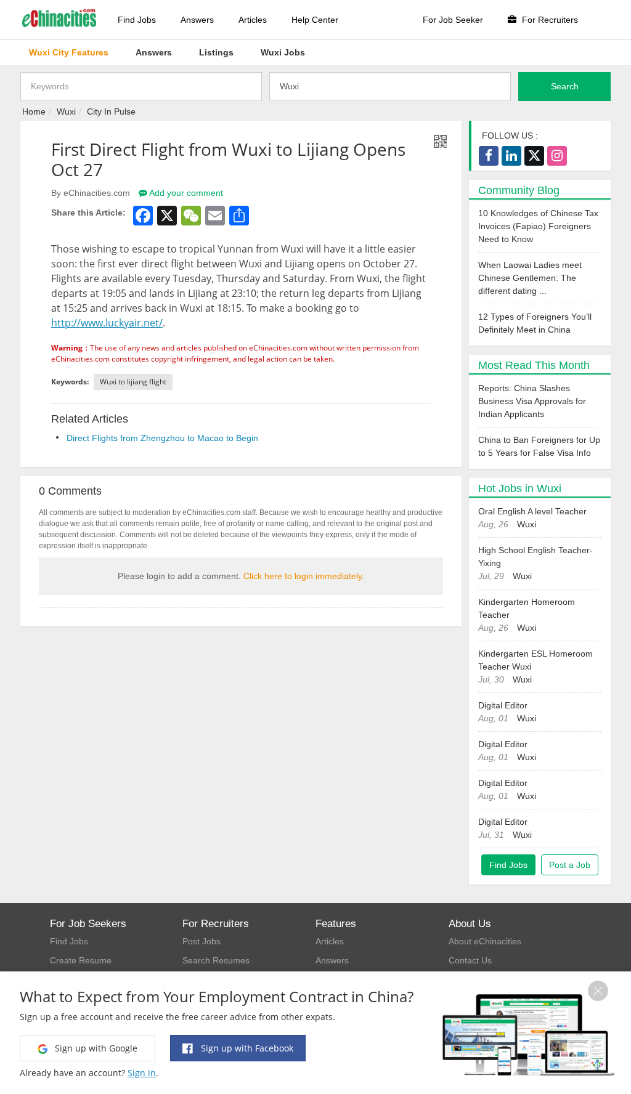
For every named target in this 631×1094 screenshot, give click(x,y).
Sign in (142, 1073)
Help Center (314, 20)
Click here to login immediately (302, 576)
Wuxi (66, 111)
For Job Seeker (453, 20)
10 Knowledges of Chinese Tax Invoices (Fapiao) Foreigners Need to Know (538, 226)
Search (565, 86)
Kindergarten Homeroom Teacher (526, 608)
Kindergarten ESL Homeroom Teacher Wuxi (535, 660)
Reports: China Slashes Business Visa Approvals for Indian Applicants (532, 401)
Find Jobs (137, 20)
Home (34, 111)
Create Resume (81, 960)
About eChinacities (485, 941)
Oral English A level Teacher (532, 511)
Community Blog (519, 190)
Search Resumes (216, 960)
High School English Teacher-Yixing (535, 556)
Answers (197, 20)
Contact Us (470, 960)
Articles (252, 20)
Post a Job (569, 865)
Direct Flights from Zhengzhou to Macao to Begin (162, 438)
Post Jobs (201, 941)
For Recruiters (548, 20)
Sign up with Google (94, 1048)
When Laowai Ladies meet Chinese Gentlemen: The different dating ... (530, 278)
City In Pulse (111, 111)
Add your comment (185, 193)
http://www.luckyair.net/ (107, 323)
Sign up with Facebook (245, 1048)
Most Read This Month (534, 365)
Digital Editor (502, 705)
